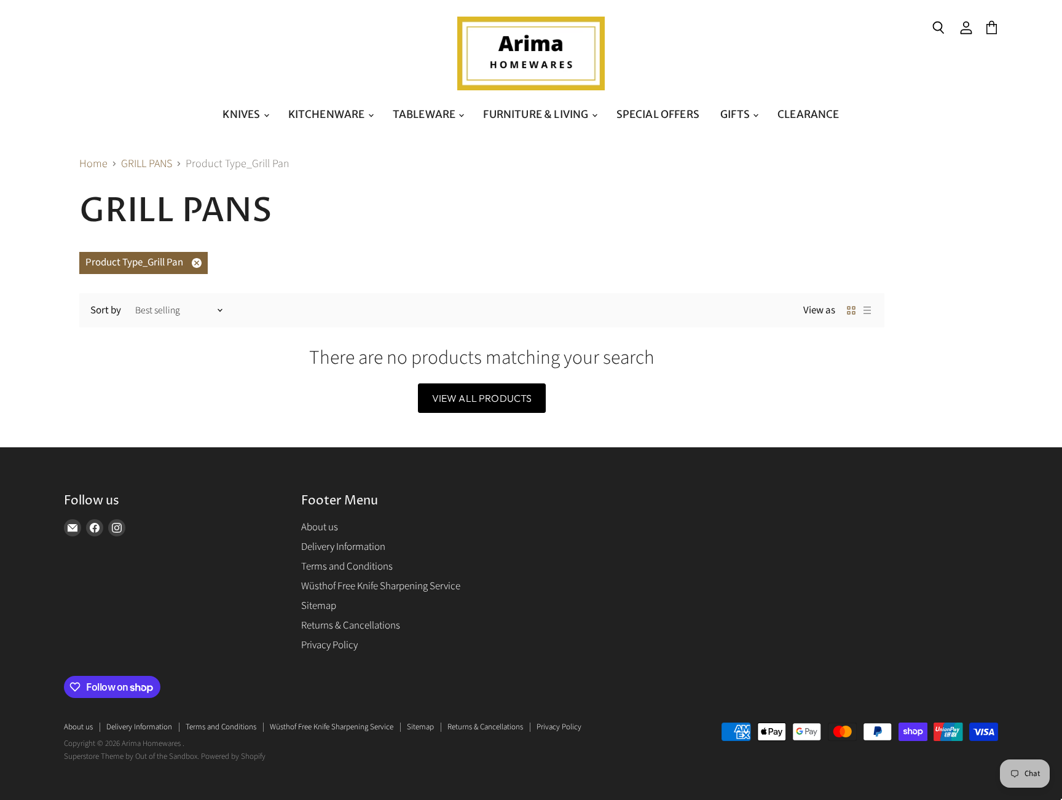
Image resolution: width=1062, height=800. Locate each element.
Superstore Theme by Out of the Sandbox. (131, 756)
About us (319, 527)
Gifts (736, 114)
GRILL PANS (146, 164)
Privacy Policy (329, 645)
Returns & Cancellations (350, 625)
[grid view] (851, 310)
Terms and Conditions (347, 566)
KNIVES (242, 114)
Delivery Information (343, 546)
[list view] (867, 310)
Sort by (105, 310)
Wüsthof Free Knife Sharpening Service (380, 586)
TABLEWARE (425, 114)
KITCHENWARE (327, 114)
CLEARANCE (808, 114)
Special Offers (657, 114)
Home (93, 164)
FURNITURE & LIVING (536, 114)
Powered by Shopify (233, 756)
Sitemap (318, 605)
